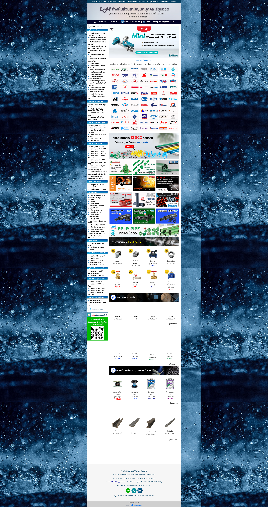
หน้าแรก (94, 1)
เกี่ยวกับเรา (102, 1)
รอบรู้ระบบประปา (152, 1)
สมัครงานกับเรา (164, 1)
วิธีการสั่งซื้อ (122, 1)
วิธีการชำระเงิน (132, 1)
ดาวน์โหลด (142, 1)
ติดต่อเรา (173, 1)
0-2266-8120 (119, 478)
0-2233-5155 (132, 478)
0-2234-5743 (140, 478)
